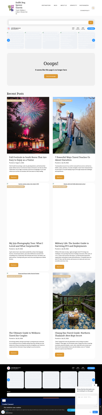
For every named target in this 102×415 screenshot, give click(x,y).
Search (8, 391)
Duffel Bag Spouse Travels (20, 5)
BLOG (55, 5)
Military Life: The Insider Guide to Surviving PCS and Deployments (72, 244)
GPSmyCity (73, 5)
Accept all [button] (74, 410)
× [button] (100, 406)
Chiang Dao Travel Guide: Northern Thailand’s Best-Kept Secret (72, 334)
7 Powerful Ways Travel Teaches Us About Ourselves (72, 158)
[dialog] (51, 410)
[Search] (90, 22)
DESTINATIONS (46, 5)
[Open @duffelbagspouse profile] (8, 28)
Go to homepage (51, 76)
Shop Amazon (84, 5)
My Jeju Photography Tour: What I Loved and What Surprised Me (26, 244)
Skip (90, 412)
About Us (64, 5)
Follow (92, 28)
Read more (13, 177)
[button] (8, 40)
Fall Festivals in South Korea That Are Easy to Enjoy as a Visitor (28, 158)
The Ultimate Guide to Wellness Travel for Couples (24, 334)
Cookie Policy (84, 10)
